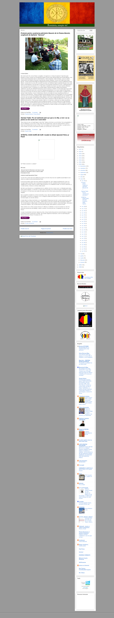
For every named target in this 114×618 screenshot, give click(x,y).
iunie (81, 178)
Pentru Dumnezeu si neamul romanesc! (84, 532)
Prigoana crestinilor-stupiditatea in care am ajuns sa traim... (85, 536)
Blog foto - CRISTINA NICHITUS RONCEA (84, 361)
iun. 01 (83, 251)
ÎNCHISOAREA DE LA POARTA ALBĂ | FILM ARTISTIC (84, 349)
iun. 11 (83, 236)
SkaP (80, 473)
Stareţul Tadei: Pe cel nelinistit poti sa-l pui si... (85, 193)
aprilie (82, 255)
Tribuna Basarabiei (84, 407)
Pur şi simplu (82, 484)
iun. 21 (83, 219)
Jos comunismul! (83, 487)
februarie (82, 260)
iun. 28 (83, 206)
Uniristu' (81, 552)
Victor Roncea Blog (84, 353)
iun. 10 (83, 238)
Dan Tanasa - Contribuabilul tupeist (85, 569)
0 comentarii (35, 129)
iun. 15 (83, 229)
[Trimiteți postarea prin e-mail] (40, 112)
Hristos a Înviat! (82, 528)
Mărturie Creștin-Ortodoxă (83, 558)
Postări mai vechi (67, 228)
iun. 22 (83, 217)
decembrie (83, 166)
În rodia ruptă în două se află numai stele (85, 440)
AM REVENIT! (82, 462)
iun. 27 (83, 208)
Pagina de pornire (46, 228)
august (82, 174)
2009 (80, 265)
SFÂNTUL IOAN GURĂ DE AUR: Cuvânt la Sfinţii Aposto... (85, 200)
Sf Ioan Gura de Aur (29, 223)
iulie (81, 176)
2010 (80, 164)
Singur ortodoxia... (84, 544)
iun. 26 (83, 210)
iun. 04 (83, 246)
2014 (80, 155)
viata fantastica (83, 460)
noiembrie (83, 168)
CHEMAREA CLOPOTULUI (86, 468)
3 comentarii (35, 112)
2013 (80, 158)
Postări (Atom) (50, 232)
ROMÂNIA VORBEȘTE (84, 555)
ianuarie (82, 262)
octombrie (83, 170)
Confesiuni (82, 540)
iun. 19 (83, 223)
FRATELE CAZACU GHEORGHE (84, 419)
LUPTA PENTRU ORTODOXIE (83, 445)
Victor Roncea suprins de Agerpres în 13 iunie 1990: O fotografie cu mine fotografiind (85, 356)
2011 (80, 162)
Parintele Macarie (29, 114)
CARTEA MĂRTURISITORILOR (88, 433)
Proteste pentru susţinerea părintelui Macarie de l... (84, 186)
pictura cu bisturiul (84, 565)
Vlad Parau (82, 549)
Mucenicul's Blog (83, 367)
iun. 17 (83, 227)
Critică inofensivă (83, 541)
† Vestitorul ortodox (84, 396)
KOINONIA (81, 507)
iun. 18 (83, 225)
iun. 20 (83, 221)
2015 (80, 153)
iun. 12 (83, 234)
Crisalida (81, 501)
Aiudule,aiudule (82, 545)
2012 (80, 160)
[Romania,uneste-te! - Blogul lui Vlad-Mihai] (85, 123)
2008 (80, 267)
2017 (80, 149)
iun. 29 (83, 180)
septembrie (83, 172)
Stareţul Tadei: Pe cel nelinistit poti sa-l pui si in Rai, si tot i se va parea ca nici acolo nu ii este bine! (45, 119)
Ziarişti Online (82, 378)
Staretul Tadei (28, 131)
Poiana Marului (37, 114)
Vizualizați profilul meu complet (88, 278)
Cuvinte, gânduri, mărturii (85, 516)
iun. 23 (83, 215)
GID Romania (82, 562)
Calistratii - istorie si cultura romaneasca (84, 527)
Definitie (81, 483)
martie (82, 258)
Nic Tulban (82, 572)
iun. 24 (83, 212)
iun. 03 (83, 249)
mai (81, 253)
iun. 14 (83, 232)
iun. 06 (83, 242)
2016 (80, 151)
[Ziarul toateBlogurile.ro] (85, 305)
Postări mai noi (25, 228)
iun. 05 (83, 244)
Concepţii (81, 465)
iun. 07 (83, 240)
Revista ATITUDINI (83, 346)
